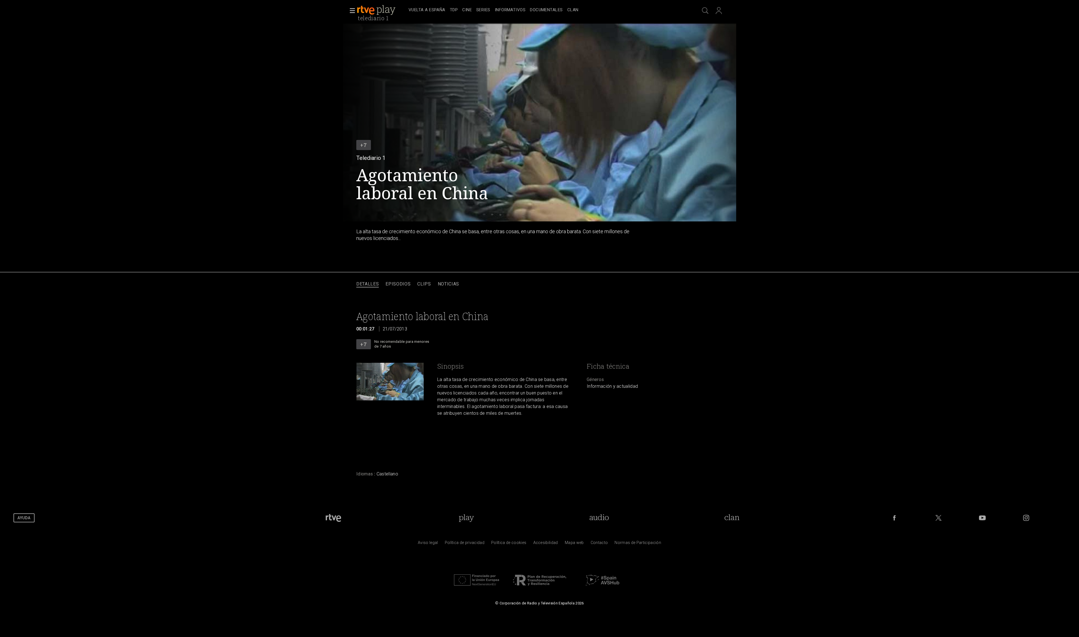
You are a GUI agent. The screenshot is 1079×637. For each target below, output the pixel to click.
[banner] (381, 10)
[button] (350, 10)
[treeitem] (427, 10)
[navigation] (545, 10)
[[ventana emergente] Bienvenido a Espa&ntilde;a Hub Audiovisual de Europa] (602, 587)
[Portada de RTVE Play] (377, 10)
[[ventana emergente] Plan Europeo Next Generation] (476, 587)
